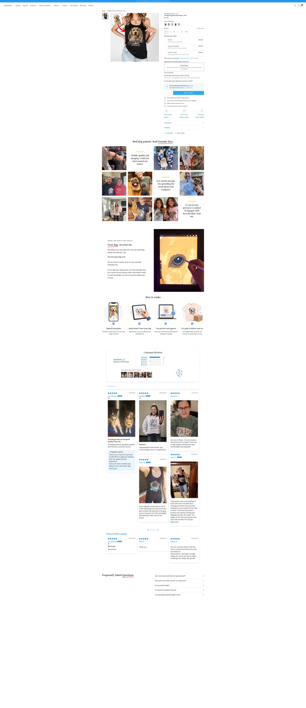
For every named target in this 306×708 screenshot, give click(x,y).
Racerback (175, 58)
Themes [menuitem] (64, 5)
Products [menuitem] (33, 5)
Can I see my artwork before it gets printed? (170, 576)
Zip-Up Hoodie (194, 58)
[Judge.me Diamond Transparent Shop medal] (179, 373)
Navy (175, 24)
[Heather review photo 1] (153, 421)
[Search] (295, 5)
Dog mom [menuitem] (25, 5)
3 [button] (153, 530)
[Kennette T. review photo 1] (184, 418)
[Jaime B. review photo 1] (153, 485)
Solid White (172, 24)
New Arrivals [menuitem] (74, 5)
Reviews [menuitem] (91, 5)
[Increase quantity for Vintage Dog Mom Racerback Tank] (170, 93)
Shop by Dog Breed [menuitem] (44, 5)
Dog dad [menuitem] (17, 5)
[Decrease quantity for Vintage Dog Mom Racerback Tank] (165, 93)
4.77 (123, 359)
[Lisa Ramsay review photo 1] (121, 418)
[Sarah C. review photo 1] (184, 480)
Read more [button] (113, 468)
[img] (112, 393)
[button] (167, 13)
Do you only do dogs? (162, 585)
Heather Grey (169, 24)
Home (103, 11)
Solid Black (165, 24)
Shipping (167, 128)
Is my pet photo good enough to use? (168, 595)
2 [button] (150, 530)
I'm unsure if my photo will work (165, 590)
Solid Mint (179, 24)
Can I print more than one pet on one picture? (170, 581)
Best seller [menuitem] (83, 5)
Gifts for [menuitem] (56, 5)
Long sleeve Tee (184, 58)
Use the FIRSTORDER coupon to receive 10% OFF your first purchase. (153, 1)
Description (168, 123)
